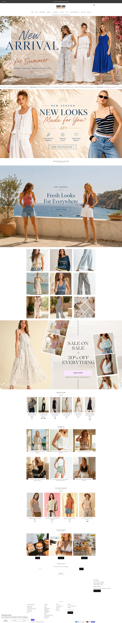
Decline (24, 620)
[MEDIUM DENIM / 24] (45, 418)
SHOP (36, 12)
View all (61, 395)
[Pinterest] (62, 601)
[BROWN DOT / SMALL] (66, 418)
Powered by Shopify (40, 621)
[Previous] (27, 409)
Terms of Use (29, 611)
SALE (67, 12)
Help (28, 612)
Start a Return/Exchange (31, 608)
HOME (32, 12)
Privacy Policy (29, 610)
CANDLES (62, 12)
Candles (37, 557)
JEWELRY (48, 12)
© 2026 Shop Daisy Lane (31, 621)
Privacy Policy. (25, 617)
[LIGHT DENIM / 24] (42, 418)
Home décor (84, 557)
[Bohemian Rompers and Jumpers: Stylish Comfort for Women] (37, 468)
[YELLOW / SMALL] (52, 522)
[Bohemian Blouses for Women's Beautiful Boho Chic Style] (61, 440)
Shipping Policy (30, 606)
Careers (57, 608)
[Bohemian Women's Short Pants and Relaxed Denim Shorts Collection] (61, 468)
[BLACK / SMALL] (55, 418)
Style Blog (58, 610)
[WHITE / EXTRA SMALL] (78, 418)
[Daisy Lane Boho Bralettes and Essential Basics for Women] (84, 468)
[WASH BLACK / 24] (41, 418)
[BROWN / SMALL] (34, 521)
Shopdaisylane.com (59, 606)
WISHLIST (89, 12)
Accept (15, 620)
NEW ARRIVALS (42, 12)
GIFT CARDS (83, 12)
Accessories (61, 557)
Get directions (97, 590)
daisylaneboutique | (18, 87)
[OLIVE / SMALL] (87, 521)
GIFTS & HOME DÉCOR (74, 12)
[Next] (95, 409)
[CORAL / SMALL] (69, 521)
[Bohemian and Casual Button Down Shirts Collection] (37, 440)
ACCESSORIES (55, 12)
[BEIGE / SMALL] (86, 521)
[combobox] (21, 2)
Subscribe (70, 612)
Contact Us (58, 607)
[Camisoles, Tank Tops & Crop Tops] (84, 440)
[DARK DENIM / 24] (44, 418)
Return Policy (29, 607)
